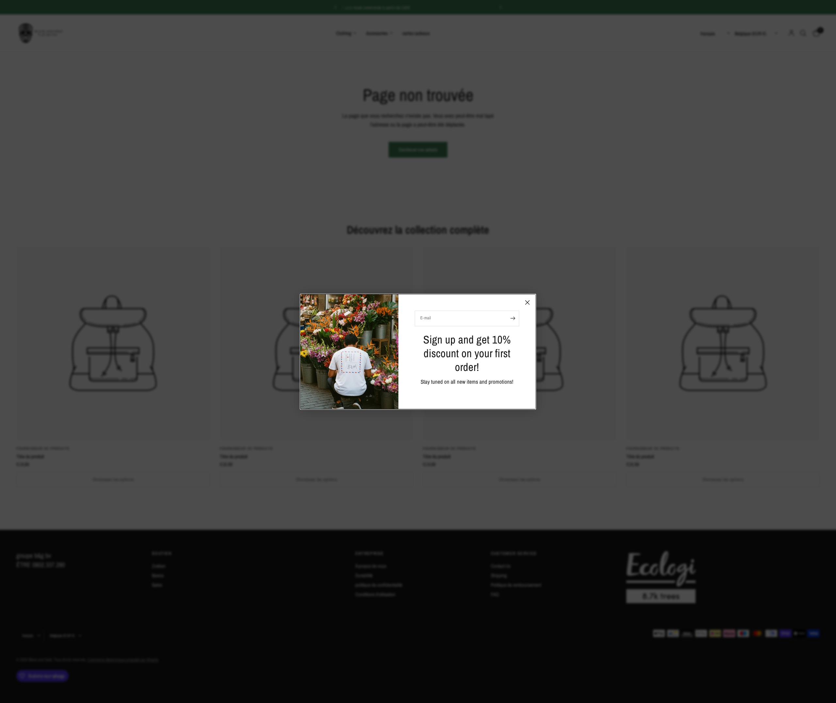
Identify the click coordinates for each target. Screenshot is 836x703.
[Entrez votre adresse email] (512, 318)
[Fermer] (527, 302)
